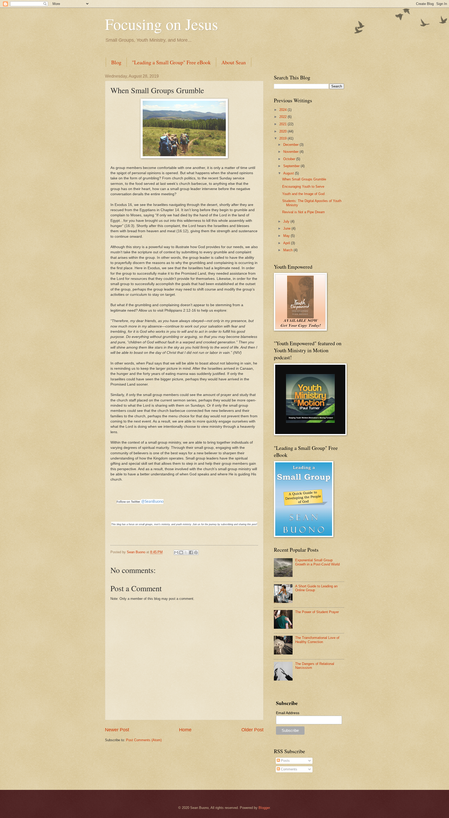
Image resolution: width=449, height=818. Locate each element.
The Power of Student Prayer (317, 612)
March (288, 250)
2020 (283, 131)
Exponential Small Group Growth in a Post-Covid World (317, 562)
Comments (288, 769)
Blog (116, 62)
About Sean (233, 62)
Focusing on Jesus (161, 24)
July (286, 221)
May (287, 236)
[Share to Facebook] (191, 552)
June (287, 228)
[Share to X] (186, 552)
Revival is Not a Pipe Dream (303, 212)
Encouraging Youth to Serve (303, 186)
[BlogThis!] (181, 552)
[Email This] (176, 552)
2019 (283, 138)
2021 (283, 124)
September (292, 166)
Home (185, 729)
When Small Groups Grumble (304, 179)
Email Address (287, 713)
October (289, 159)
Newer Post (117, 729)
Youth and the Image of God (303, 194)
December (291, 145)
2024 (283, 110)
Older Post (252, 729)
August (289, 173)
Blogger (264, 808)
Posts (285, 761)
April (287, 243)
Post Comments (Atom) (144, 740)
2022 (283, 117)
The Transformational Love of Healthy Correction (317, 640)
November (291, 152)
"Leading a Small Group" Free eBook (171, 62)
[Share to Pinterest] (196, 552)
